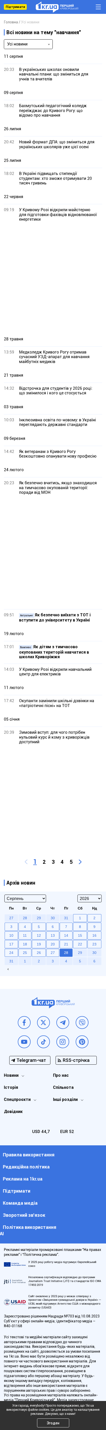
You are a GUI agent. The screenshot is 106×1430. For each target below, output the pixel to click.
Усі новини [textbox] (17, 44)
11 (25, 935)
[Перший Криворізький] (57, 7)
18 (25, 944)
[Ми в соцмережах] (24, 1022)
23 (94, 944)
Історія (11, 1087)
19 (39, 944)
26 (39, 953)
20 (53, 944)
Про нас (61, 1075)
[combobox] (28, 44)
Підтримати (15, 7)
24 (11, 953)
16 (94, 935)
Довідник (13, 1111)
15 (80, 935)
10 (11, 935)
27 (53, 953)
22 (80, 944)
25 (25, 953)
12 (39, 935)
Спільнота (63, 1087)
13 (53, 935)
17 (11, 944)
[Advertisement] (53, 279)
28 (66, 953)
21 (66, 944)
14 (66, 935)
